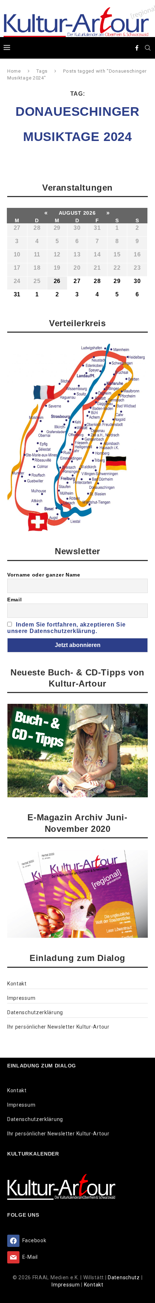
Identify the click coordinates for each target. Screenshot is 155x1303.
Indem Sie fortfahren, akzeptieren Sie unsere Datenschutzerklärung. (66, 627)
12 (57, 254)
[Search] (147, 47)
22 (117, 268)
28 (37, 228)
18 (37, 268)
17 (17, 268)
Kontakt (17, 984)
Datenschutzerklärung (35, 1012)
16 (137, 254)
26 (57, 281)
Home (14, 71)
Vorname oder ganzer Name (43, 575)
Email (14, 599)
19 (57, 268)
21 (97, 268)
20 (77, 268)
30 (77, 228)
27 (17, 228)
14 (97, 254)
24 (17, 281)
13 (77, 254)
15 (117, 254)
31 (97, 228)
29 (57, 228)
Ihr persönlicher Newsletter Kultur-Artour (58, 1027)
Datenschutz (124, 1277)
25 (37, 281)
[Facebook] (137, 47)
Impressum (21, 998)
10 (17, 254)
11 (37, 254)
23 (137, 268)
